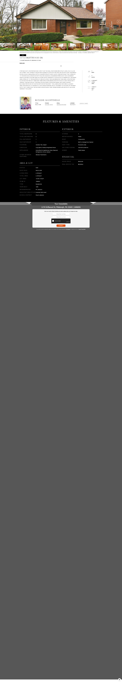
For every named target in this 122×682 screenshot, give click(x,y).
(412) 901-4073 (49, 104)
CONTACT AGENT (84, 103)
